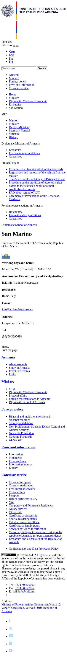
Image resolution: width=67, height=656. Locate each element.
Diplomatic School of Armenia (19, 224)
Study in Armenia (19, 367)
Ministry (14, 78)
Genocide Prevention (21, 433)
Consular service (18, 88)
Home (12, 94)
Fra (11, 61)
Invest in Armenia (19, 371)
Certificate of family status (24, 525)
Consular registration (21, 485)
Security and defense (21, 423)
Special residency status (23, 518)
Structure (14, 133)
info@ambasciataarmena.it (17, 309)
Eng (11, 54)
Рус (11, 58)
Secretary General (19, 130)
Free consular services (22, 488)
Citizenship (15, 512)
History (13, 137)
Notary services (18, 508)
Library (13, 467)
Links (12, 374)
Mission (13, 120)
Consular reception (20, 482)
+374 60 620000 (24, 584)
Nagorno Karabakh (20, 436)
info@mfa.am (26, 591)
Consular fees (17, 492)
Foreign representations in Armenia (29, 398)
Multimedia (15, 457)
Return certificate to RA (23, 498)
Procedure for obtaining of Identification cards (36, 169)
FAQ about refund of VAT (24, 192)
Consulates (15, 156)
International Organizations (25, 215)
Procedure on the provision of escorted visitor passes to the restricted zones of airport (35, 184)
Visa (11, 502)
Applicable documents (22, 189)
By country (15, 211)
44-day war (15, 439)
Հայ (12, 51)
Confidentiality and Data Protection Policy (34, 548)
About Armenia (18, 364)
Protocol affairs (18, 395)
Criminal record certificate (24, 522)
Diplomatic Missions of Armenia (28, 101)
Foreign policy (17, 81)
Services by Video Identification (28, 528)
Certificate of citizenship (23, 515)
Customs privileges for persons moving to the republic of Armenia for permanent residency (35, 534)
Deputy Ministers (19, 127)
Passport (14, 495)
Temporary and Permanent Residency (31, 505)
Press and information (21, 84)
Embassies (15, 104)
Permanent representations (24, 153)
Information (16, 454)
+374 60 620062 (24, 588)
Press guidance (17, 461)
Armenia (14, 74)
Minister (14, 123)
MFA (12, 388)
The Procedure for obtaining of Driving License (37, 179)
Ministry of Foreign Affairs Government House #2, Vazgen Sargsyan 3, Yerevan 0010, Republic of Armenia (31, 608)
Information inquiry (20, 464)
